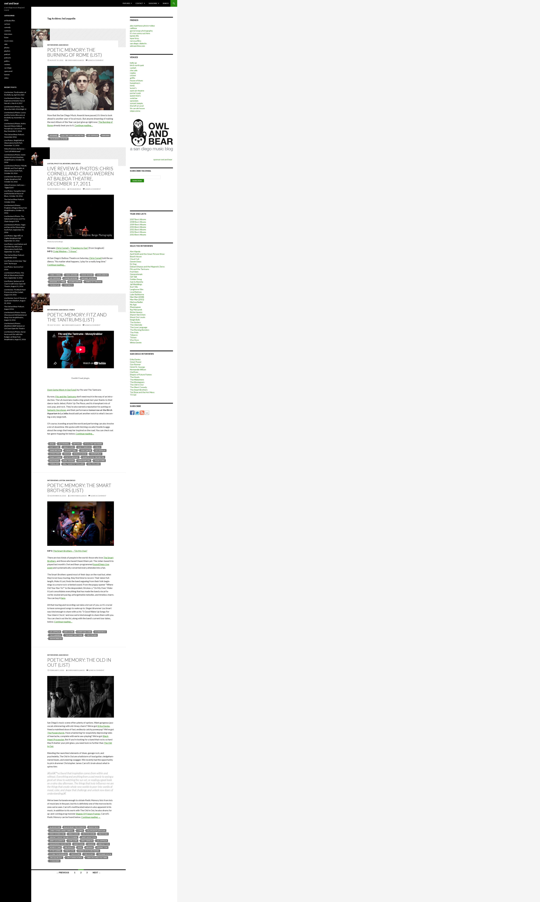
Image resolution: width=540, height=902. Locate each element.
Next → (97, 872)
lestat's (133, 88)
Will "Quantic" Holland (73, 464)
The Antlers (135, 322)
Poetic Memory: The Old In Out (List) (79, 662)
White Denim (135, 342)
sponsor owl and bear (163, 159)
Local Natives (136, 292)
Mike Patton (103, 844)
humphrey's (135, 83)
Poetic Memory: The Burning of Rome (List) (74, 52)
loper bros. (134, 38)
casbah (133, 68)
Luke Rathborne (137, 294)
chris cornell (56, 275)
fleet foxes (54, 447)
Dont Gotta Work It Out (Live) (61, 389)
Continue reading (90, 817)
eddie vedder (87, 275)
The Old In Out (56, 857)
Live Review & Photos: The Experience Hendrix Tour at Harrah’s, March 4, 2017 (14, 100)
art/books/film (9, 21)
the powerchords (74, 857)
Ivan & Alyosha (136, 282)
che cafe (133, 70)
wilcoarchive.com (137, 46)
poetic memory (71, 457)
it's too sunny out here (140, 33)
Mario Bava (79, 844)
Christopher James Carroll (61, 830)
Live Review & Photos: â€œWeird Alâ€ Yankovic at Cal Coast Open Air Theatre (14, 325)
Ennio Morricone (57, 834)
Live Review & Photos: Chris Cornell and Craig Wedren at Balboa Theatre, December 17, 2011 (80, 176)
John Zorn (72, 841)
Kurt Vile (134, 287)
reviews (66, 163)
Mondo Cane (55, 847)
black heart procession (74, 827)
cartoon (7, 24)
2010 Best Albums (138, 227)
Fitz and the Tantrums (65, 396)
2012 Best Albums (138, 232)
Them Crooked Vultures (96, 857)
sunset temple (136, 103)
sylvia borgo (75, 189)
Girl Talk (133, 277)
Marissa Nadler (136, 302)
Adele (52, 444)
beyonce (77, 444)
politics (7, 61)
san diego (63, 45)
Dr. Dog (133, 264)
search (166, 3)
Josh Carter (86, 450)
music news (8, 41)
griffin (132, 78)
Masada (90, 844)
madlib (67, 454)
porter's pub (135, 93)
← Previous (62, 872)
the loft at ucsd (136, 106)
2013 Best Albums (138, 234)
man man (106, 135)
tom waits (68, 285)
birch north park (137, 65)
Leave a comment (96, 60)
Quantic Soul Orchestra (93, 457)
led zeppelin (93, 135)
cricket (133, 75)
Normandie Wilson (138, 369)
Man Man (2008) (137, 297)
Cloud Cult (134, 259)
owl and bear (11, 3)
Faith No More (89, 834)
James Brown (55, 450)
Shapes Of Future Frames (88, 813)
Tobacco (134, 335)
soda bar (133, 98)
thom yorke (99, 460)
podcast (7, 54)
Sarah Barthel (84, 460)
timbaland (54, 464)
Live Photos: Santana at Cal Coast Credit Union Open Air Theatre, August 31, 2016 (15, 283)
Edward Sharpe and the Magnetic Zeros (147, 266)
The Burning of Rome (59, 139)
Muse (80, 847)
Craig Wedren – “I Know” (65, 251)
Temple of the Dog (93, 282)
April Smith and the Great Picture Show (147, 254)
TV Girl (133, 395)
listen (50, 163)
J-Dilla (97, 447)
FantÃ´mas (103, 834)
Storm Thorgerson (58, 854)
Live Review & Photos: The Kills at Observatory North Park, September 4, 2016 (14, 275)
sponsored (8, 71)
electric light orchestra (72, 135)
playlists (7, 51)
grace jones (68, 447)
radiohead (54, 460)
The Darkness (55, 635)
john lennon (102, 275)
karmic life (134, 36)
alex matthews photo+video (142, 25)
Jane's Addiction (88, 837)
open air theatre (137, 90)
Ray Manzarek (136, 309)
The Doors (75, 854)
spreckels (134, 101)
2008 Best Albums (138, 222)
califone (133, 28)
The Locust (89, 854)
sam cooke (68, 632)
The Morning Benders (139, 330)
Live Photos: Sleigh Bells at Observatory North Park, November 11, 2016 (14, 142)
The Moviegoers (137, 382)
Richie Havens (136, 312)
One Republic (95, 454)
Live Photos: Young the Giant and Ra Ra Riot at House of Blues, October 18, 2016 (14, 193)
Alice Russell (63, 444)
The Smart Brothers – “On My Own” (70, 550)
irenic (132, 85)
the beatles (54, 285)
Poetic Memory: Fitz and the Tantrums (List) (77, 317)
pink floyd (69, 851)
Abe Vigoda (135, 251)
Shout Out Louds (137, 317)
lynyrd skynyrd (70, 278)
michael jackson (88, 278)
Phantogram (55, 457)
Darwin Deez (135, 261)
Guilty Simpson (84, 447)
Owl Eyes (134, 372)
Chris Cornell (95, 258)
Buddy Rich (93, 827)
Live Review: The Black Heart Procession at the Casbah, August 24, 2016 (15, 292)
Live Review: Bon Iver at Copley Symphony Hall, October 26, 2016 (13, 179)
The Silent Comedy (138, 387)
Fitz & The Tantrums (93, 444)
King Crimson (87, 841)
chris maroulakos (75, 60)
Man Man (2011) (137, 299)
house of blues (136, 80)
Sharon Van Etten (137, 314)
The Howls (135, 377)
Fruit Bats (134, 271)
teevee (7, 75)
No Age (133, 304)
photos (58, 163)
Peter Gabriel (55, 851)
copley (133, 73)
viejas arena (135, 111)
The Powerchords (55, 732)
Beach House (136, 256)
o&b (5, 44)
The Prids (134, 332)
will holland (94, 464)
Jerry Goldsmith (57, 841)
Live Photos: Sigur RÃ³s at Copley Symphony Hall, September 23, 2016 (13, 238)
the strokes (91, 635)
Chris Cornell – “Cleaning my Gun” (72, 248)
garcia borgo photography (141, 31)
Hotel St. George (137, 367)
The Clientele (136, 325)
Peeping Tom (102, 847)
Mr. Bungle (69, 847)
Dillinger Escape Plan (96, 830)
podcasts (7, 58)
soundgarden (75, 282)
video (72, 310)
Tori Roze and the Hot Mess (142, 392)
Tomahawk (54, 861)
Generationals (136, 274)
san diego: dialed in (138, 43)
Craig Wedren (71, 275)
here (63, 598)
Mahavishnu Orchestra (60, 844)
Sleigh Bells (135, 320)
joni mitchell (71, 450)
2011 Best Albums (138, 229)
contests (7, 31)
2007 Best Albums (138, 219)
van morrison (56, 638)
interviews (52, 45)
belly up (133, 63)
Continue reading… (84, 125)
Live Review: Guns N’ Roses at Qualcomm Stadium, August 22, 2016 (15, 300)
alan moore (55, 827)
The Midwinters (137, 379)
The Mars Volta (104, 854)
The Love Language (138, 327)
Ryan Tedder (68, 460)
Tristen (133, 337)
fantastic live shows (56, 410)
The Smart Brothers (73, 635)
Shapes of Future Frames (88, 851)
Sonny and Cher (84, 632)
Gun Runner (135, 364)
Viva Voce (134, 340)
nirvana (89, 847)
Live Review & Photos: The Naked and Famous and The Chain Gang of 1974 (14, 218)
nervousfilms (135, 41)
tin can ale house (137, 108)
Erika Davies (104, 726)
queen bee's (135, 95)
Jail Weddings (136, 284)
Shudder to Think (57, 282)
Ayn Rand (54, 135)
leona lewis (55, 454)
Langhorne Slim (136, 289)
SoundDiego (100, 632)
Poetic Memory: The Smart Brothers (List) (79, 487)
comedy (7, 27)
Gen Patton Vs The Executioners (63, 837)
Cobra (80, 830)
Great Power (135, 362)
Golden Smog (136, 279)
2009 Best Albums (138, 224)
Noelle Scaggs (80, 454)
